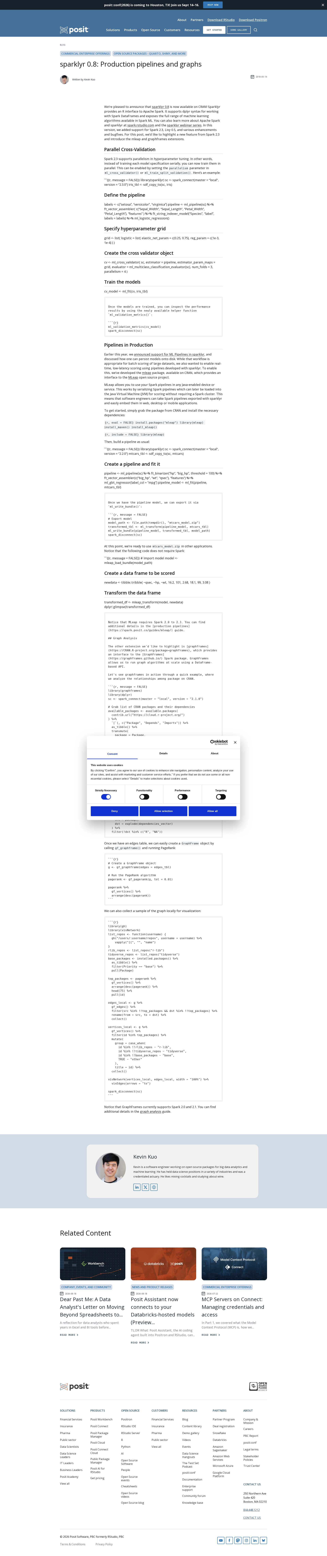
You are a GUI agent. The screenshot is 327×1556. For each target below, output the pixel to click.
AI (122, 1453)
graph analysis (150, 1111)
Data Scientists (69, 1446)
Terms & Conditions (72, 1544)
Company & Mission (250, 1421)
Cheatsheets (129, 1486)
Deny (114, 811)
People (125, 1470)
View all (64, 1483)
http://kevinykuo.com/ (154, 1187)
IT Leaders (67, 1463)
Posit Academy (69, 1476)
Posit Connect (99, 1426)
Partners (197, 20)
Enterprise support (189, 1488)
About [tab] (214, 753)
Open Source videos (129, 1494)
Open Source (150, 30)
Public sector (68, 1440)
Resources (192, 30)
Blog (62, 44)
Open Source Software (129, 1462)
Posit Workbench (101, 1419)
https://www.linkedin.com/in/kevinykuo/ (137, 1187)
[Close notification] (323, 5)
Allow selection (163, 811)
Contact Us (252, 1484)
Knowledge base (192, 1502)
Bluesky (263, 1540)
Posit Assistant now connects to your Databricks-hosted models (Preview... (162, 1311)
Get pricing (97, 1478)
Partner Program (224, 1419)
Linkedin (255, 1540)
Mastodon (238, 1540)
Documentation (192, 1479)
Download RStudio (221, 20)
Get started (214, 29)
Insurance (66, 1426)
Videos (186, 1440)
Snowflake (219, 1433)
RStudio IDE (128, 1426)
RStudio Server (130, 1433)
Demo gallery (239, 29)
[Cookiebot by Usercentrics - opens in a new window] (213, 742)
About (181, 20)
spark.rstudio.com (140, 125)
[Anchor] (158, 149)
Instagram (246, 1540)
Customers (172, 30)
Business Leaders (71, 1470)
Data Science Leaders (68, 1455)
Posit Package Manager (99, 1434)
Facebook (229, 1540)
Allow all (212, 811)
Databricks (220, 1440)
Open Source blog (132, 1502)
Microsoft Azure (223, 1466)
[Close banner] (235, 742)
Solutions (113, 30)
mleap (146, 373)
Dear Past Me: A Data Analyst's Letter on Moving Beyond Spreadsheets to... (92, 1307)
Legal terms (251, 1449)
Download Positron (253, 20)
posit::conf (188, 1472)
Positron (126, 1419)
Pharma (65, 1433)
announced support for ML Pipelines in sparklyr (169, 354)
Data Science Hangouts (190, 1455)
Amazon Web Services (221, 1458)
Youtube (220, 1540)
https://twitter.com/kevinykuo (145, 1187)
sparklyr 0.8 (160, 107)
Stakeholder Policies (251, 1458)
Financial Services (71, 1419)
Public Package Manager (100, 1460)
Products (130, 30)
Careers (248, 1429)
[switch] (144, 797)
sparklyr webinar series (184, 125)
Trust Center (251, 1466)
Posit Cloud (97, 1442)
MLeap (133, 377)
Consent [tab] (112, 753)
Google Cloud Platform (221, 1474)
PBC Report (250, 1436)
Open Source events (129, 1478)
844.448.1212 (251, 1510)
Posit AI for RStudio (97, 1470)
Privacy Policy (104, 1544)
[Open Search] (255, 30)
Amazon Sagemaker (220, 1448)
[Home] (74, 30)
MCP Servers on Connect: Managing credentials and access (233, 1307)
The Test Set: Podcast (190, 1464)
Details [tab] (163, 753)
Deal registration (224, 1426)
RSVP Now (212, 4)
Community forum (194, 1496)
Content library (192, 1426)
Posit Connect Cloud (99, 1451)
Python (125, 1446)
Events (186, 1446)
